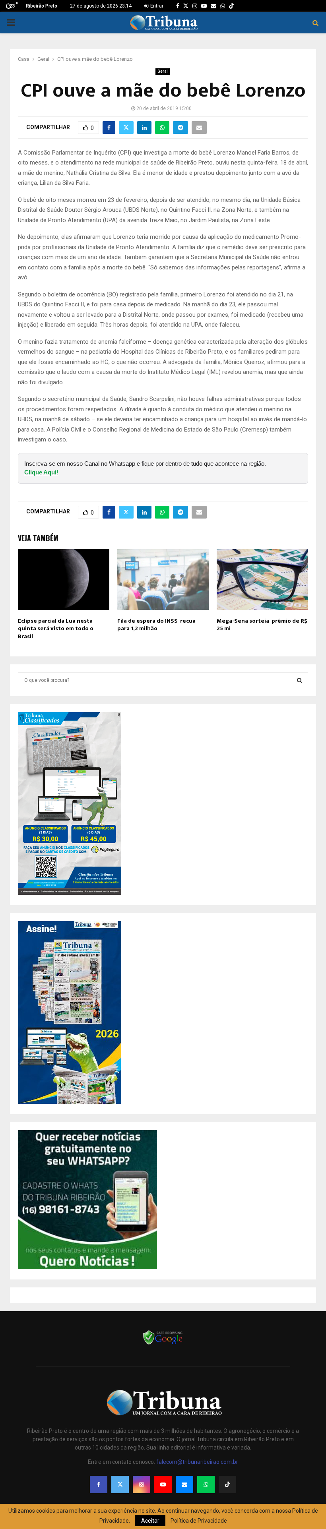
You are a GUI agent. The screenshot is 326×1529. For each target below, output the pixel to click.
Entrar (156, 6)
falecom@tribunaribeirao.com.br (197, 1462)
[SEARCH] (299, 680)
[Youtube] (163, 1484)
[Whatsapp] (206, 1484)
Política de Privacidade (199, 1520)
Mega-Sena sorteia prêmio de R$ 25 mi (262, 625)
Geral (162, 71)
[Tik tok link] (231, 6)
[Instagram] (141, 1484)
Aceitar (150, 1520)
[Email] (184, 1484)
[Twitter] (120, 1484)
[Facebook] (98, 1484)
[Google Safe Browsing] (163, 1344)
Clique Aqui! (41, 472)
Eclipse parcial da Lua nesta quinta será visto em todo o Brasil (55, 628)
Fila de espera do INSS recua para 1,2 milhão (156, 625)
